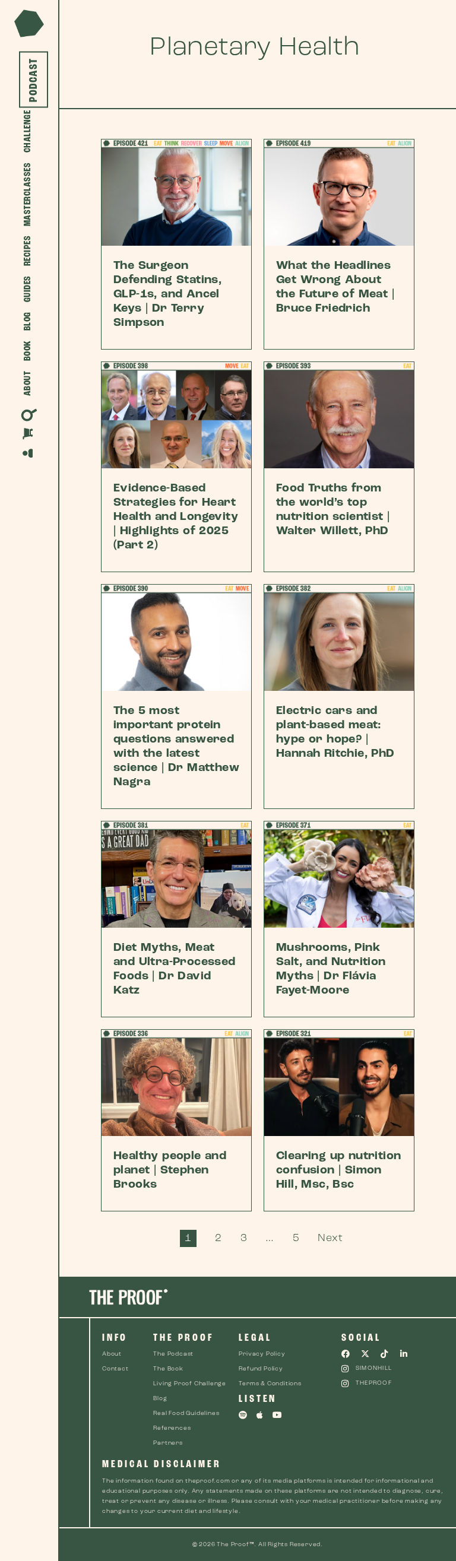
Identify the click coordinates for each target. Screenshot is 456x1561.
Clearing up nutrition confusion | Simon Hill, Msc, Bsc (338, 1170)
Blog (28, 321)
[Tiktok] (385, 1354)
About (28, 383)
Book (28, 351)
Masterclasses (28, 195)
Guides (28, 289)
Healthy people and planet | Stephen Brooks (169, 1170)
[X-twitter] (365, 1354)
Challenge (28, 131)
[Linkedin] (404, 1354)
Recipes (28, 251)
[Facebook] (345, 1354)
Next (330, 1238)
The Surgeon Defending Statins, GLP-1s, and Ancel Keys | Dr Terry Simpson (167, 294)
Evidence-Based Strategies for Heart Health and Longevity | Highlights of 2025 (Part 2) (175, 517)
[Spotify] (243, 1415)
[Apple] (260, 1415)
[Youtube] (277, 1415)
